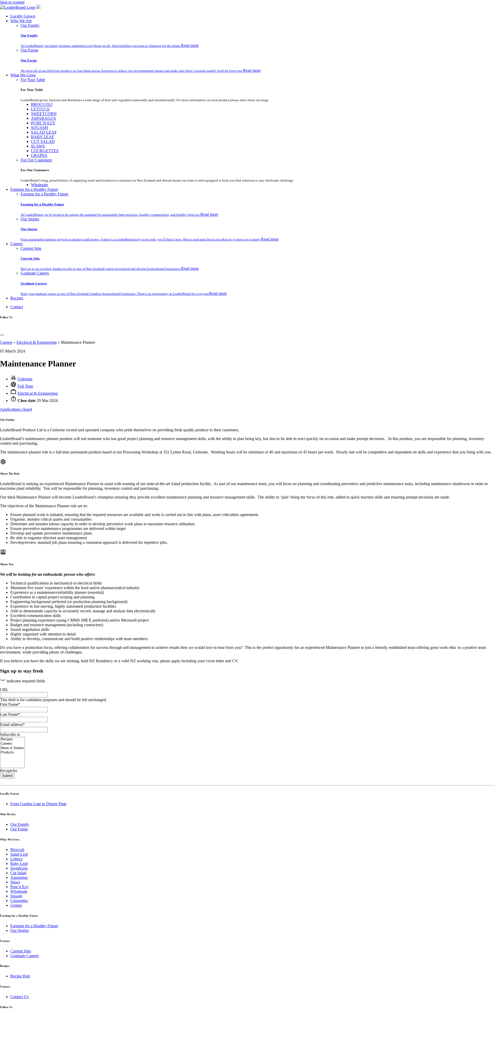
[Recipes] (12, 739)
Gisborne (25, 379)
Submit (7, 776)
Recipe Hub (20, 976)
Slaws (15, 882)
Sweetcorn (19, 868)
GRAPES (39, 155)
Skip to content (12, 2)
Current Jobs (31, 248)
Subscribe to (10, 734)
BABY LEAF (42, 137)
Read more (190, 45)
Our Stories (30, 219)
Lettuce (16, 859)
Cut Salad (18, 873)
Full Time (25, 386)
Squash (16, 896)
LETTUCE (40, 109)
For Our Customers (36, 160)
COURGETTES (45, 151)
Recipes (16, 298)
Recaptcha (8, 770)
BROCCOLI (41, 104)
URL (4, 690)
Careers (16, 244)
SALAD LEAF (44, 132)
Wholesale (39, 185)
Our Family (30, 25)
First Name (10, 704)
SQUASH (39, 127)
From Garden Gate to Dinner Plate (38, 804)
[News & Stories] (12, 748)
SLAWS (38, 146)
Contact (16, 307)
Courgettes (19, 900)
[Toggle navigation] (2, 335)
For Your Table (33, 80)
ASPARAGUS (43, 118)
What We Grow (23, 75)
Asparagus (19, 877)
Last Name (10, 714)
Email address (12, 724)
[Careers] (12, 744)
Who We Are (21, 21)
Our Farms (29, 50)
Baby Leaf (19, 863)
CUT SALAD (43, 141)
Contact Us (19, 996)
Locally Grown (22, 16)
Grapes (16, 905)
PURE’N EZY (43, 123)
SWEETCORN (44, 113)
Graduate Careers (35, 273)
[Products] (12, 752)
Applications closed (16, 409)
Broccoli (17, 849)
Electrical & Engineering (36, 342)
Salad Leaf (19, 854)
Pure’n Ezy (19, 886)
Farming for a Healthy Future (34, 189)
